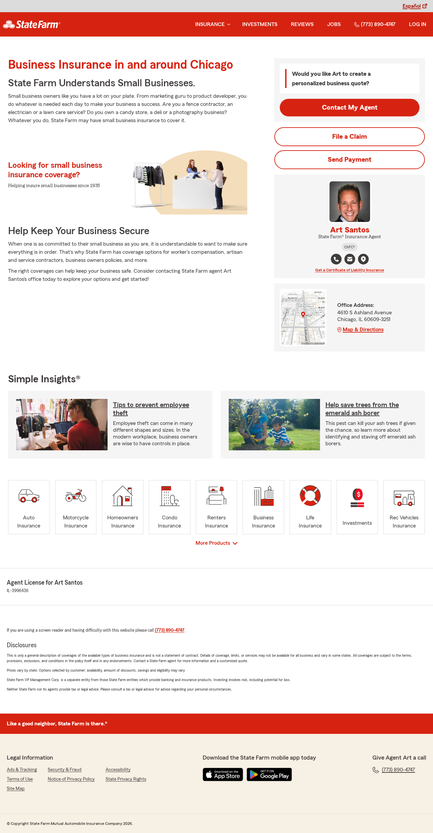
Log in (417, 24)
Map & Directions (363, 329)
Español (412, 6)
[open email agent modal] (349, 260)
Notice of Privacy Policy (71, 779)
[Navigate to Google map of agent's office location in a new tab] (363, 259)
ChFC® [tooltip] (349, 247)
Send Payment (349, 159)
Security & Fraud (65, 769)
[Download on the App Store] (223, 774)
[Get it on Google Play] (269, 774)
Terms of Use (20, 779)
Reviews (302, 24)
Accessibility (118, 769)
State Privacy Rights (126, 779)
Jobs (334, 24)
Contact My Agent (350, 107)
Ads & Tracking (22, 769)
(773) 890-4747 (378, 24)
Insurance (210, 24)
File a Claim (349, 136)
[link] (31, 24)
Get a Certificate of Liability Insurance (349, 270)
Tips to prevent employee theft (151, 409)
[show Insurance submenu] (227, 24)
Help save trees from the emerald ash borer (362, 409)
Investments (259, 24)
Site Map (16, 788)
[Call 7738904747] (336, 259)
